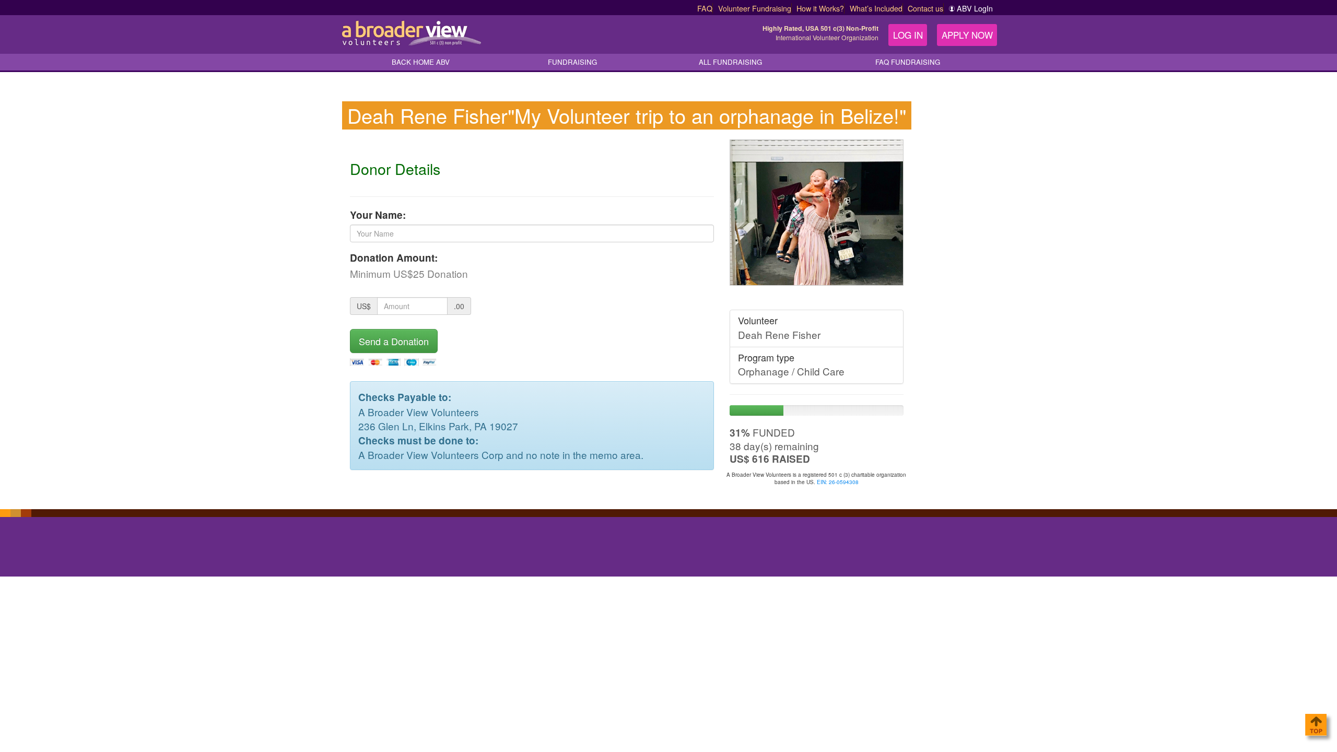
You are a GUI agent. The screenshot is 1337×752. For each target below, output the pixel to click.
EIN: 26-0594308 (838, 482)
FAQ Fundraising (907, 62)
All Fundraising (730, 62)
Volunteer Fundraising (754, 8)
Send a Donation (394, 341)
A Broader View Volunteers (410, 33)
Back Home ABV (421, 62)
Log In (908, 34)
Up (1316, 725)
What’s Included (876, 8)
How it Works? (820, 8)
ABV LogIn (975, 8)
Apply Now (967, 34)
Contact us (925, 8)
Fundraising (572, 62)
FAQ (704, 8)
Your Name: (378, 215)
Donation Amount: (394, 258)
